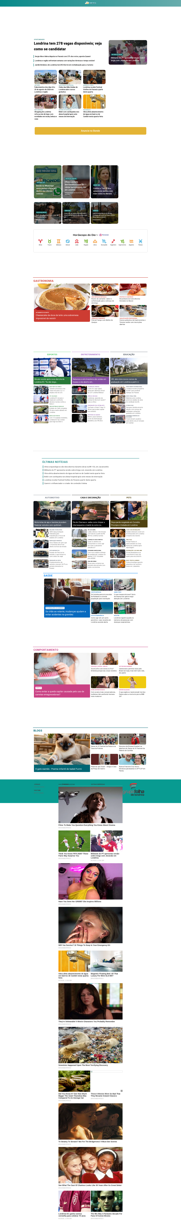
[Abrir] (32, 3)
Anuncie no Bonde (90, 130)
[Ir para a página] (90, 3)
